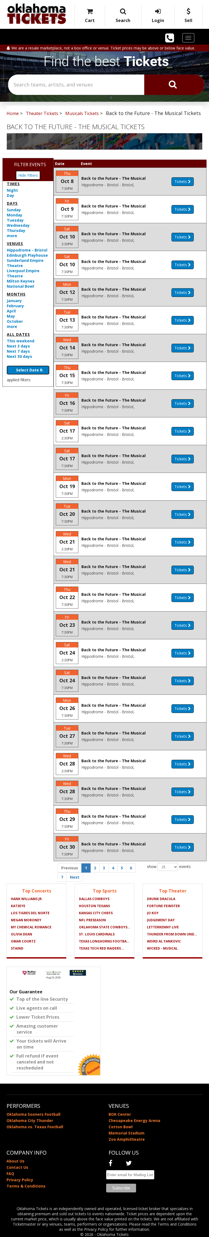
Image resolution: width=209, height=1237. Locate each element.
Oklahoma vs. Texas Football (35, 1126)
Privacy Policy (20, 1179)
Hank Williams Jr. (27, 899)
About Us (15, 1161)
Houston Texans (94, 906)
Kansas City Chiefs (96, 913)
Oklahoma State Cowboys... (104, 927)
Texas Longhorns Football (104, 941)
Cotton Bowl (121, 1126)
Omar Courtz (23, 941)
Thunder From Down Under (172, 934)
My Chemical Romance (31, 927)
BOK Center (120, 1114)
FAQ (10, 1173)
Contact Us (17, 1167)
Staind (17, 948)
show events (169, 866)
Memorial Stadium (127, 1133)
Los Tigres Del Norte (30, 913)
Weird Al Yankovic (164, 941)
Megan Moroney (26, 920)
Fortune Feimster (163, 906)
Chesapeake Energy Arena (134, 1120)
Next (74, 877)
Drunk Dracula (161, 899)
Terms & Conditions (26, 1186)
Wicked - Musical (162, 948)
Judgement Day (161, 920)
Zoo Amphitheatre (127, 1139)
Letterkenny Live (163, 927)
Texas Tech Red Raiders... (101, 948)
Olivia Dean (21, 934)
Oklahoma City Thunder (30, 1120)
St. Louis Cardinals (97, 934)
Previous (69, 867)
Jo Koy (153, 913)
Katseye (18, 906)
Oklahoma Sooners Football (33, 1114)
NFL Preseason (92, 920)
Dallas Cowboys (94, 899)
